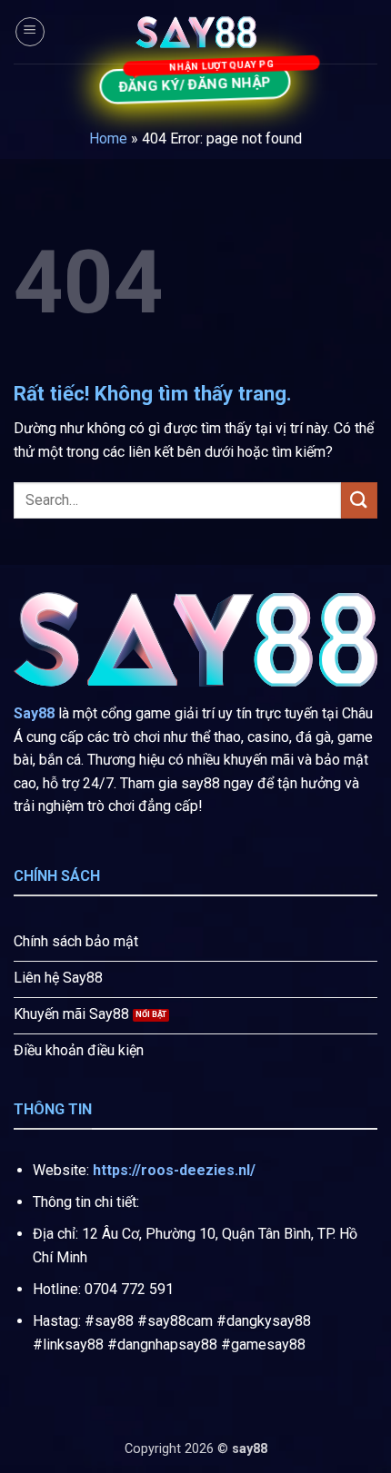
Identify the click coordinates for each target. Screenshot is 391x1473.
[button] (30, 31)
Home (108, 138)
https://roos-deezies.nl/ (174, 1170)
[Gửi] (359, 500)
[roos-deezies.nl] (195, 32)
